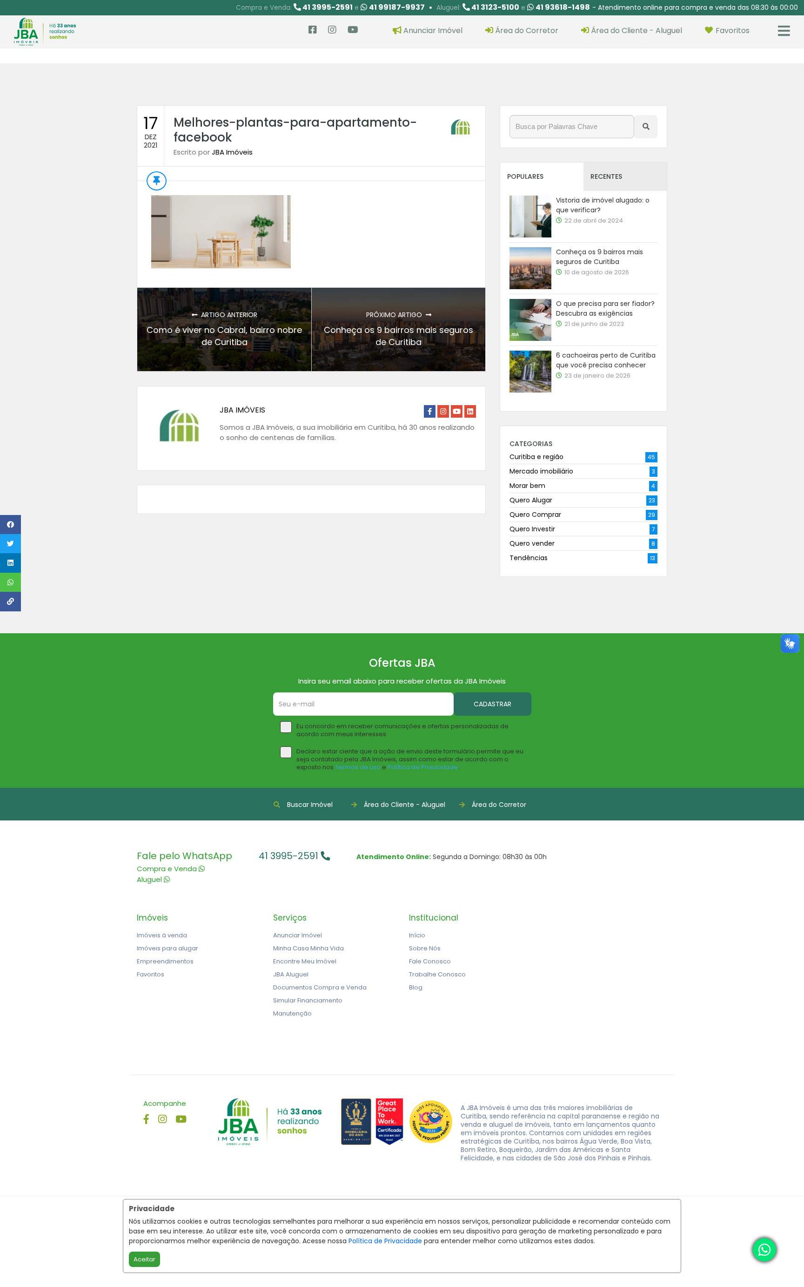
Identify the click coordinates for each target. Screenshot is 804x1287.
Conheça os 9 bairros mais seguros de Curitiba (398, 336)
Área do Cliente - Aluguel (404, 804)
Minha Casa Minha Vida (308, 948)
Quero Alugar (530, 500)
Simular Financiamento (307, 1000)
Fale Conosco (430, 961)
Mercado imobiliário (541, 471)
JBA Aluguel (290, 974)
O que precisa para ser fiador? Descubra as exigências (605, 308)
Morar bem (527, 485)
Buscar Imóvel (310, 804)
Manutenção (292, 1013)
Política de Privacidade (385, 1241)
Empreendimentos (165, 961)
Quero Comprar (535, 514)
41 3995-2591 (290, 855)
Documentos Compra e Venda (320, 987)
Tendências (528, 557)
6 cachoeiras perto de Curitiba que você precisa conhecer (606, 360)
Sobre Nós (425, 948)
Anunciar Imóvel (297, 935)
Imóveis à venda (162, 935)
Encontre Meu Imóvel (304, 961)
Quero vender (532, 543)
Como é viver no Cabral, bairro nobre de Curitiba (224, 336)
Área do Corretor (499, 804)
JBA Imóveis (232, 152)
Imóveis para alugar (167, 948)
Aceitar (144, 1259)
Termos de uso (358, 767)
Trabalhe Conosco (437, 974)
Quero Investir (532, 529)
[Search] (645, 126)
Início (417, 935)
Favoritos (150, 974)
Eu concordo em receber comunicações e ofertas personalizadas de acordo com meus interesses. (402, 730)
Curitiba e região (536, 456)
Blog (415, 987)
